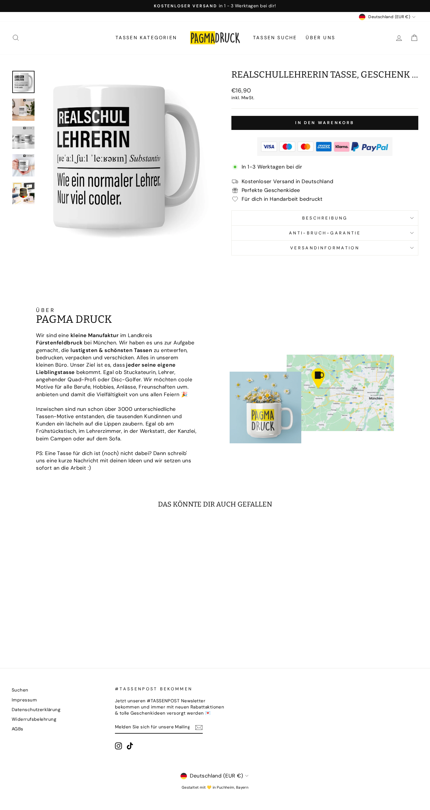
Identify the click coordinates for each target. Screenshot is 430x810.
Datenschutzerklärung (36, 710)
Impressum (24, 700)
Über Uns (320, 38)
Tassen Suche (275, 38)
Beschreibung (325, 218)
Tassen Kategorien (146, 38)
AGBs (17, 729)
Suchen (20, 690)
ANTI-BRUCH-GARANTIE (325, 233)
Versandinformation (325, 247)
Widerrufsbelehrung (34, 719)
